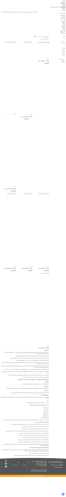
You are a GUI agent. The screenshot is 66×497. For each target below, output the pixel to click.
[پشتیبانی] (63, 494)
